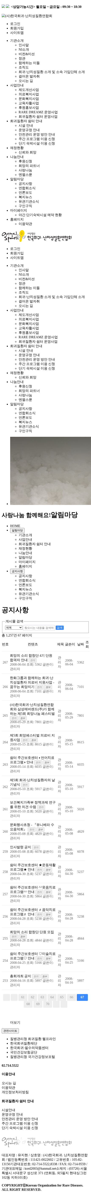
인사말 (24, 45)
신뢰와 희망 (27, 152)
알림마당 (17, 179)
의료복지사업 (29, 94)
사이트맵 (17, 32)
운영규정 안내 (29, 130)
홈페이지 (17, 219)
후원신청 (25, 161)
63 (42, 997)
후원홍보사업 (29, 107)
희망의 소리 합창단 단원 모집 (32, 932)
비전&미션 (27, 54)
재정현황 (17, 148)
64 (52, 997)
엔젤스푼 (25, 174)
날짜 (80, 644)
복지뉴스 (25, 197)
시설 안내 (26, 125)
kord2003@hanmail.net (40, 1168)
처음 (6, 997)
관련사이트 (10, 1030)
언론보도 (25, 192)
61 (23, 997)
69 (38, 1004)
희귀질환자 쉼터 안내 (26, 121)
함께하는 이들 (29, 63)
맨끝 (64, 1004)
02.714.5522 (10, 1065)
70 (47, 1004)
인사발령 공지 (21, 847)
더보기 (15, 1022)
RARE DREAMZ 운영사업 (38, 112)
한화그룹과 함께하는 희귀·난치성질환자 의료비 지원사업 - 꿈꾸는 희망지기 (32, 682)
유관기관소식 (29, 201)
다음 (56, 1004)
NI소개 (24, 49)
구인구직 (25, 206)
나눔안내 (17, 157)
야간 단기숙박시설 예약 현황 (40, 215)
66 (71, 997)
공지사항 (25, 183)
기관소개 (17, 40)
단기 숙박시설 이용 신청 (37, 143)
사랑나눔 (25, 170)
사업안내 (17, 85)
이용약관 (25, 224)
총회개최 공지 (21, 976)
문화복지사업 (29, 98)
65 (61, 997)
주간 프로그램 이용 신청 (37, 139)
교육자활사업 (29, 103)
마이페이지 (18, 210)
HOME (15, 526)
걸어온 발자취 (29, 76)
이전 (14, 997)
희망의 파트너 (29, 166)
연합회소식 (27, 188)
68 (28, 1004)
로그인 (15, 24)
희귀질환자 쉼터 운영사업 (38, 116)
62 (32, 997)
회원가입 (17, 28)
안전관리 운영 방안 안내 (37, 134)
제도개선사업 (29, 90)
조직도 (24, 67)
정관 (22, 58)
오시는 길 (26, 81)
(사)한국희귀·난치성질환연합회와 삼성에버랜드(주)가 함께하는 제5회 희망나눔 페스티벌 (32, 709)
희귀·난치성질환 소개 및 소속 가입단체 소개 (52, 72)
